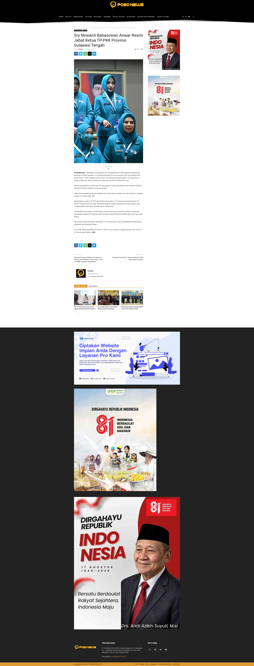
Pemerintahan (85, 27)
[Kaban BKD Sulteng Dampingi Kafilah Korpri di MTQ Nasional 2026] (132, 297)
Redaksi (80, 49)
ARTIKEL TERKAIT (80, 286)
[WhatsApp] (85, 54)
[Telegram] (94, 54)
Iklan (147, 664)
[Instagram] (186, 16)
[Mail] (161, 650)
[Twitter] (189, 16)
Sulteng (85, 30)
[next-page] (78, 313)
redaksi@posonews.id (118, 656)
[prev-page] (75, 313)
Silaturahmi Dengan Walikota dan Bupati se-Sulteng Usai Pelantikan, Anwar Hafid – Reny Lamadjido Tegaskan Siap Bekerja (88, 260)
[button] (193, 16)
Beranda (76, 27)
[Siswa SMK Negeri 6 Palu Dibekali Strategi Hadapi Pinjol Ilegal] (108, 297)
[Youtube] (166, 650)
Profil (136, 664)
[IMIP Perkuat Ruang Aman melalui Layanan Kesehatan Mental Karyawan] (85, 297)
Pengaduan (153, 664)
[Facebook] (183, 16)
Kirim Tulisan (176, 664)
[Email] (90, 54)
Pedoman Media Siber (165, 664)
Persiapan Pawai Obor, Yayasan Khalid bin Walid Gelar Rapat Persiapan (127, 258)
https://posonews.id (93, 273)
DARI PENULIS (93, 286)
